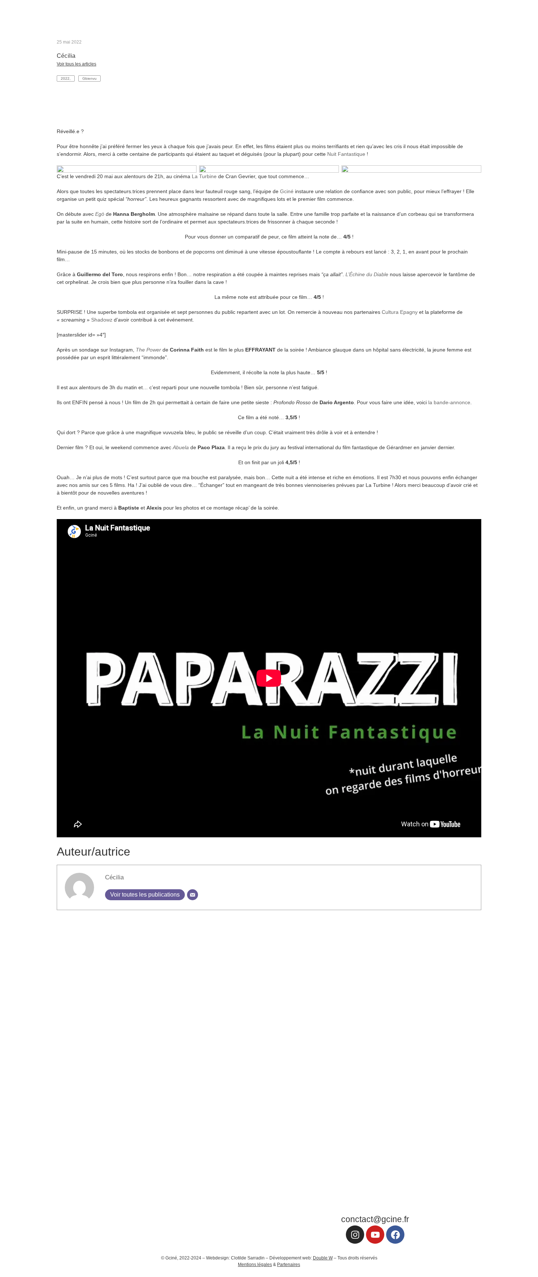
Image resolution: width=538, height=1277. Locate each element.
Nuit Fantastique (346, 154)
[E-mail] (192, 894)
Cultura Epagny (400, 312)
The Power (148, 350)
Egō (99, 214)
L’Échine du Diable (366, 274)
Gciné (287, 191)
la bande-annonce (449, 402)
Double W (323, 1258)
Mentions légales (255, 1264)
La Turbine (204, 176)
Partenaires (288, 1264)
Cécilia (114, 877)
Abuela (181, 447)
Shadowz (101, 320)
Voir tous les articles (76, 64)
